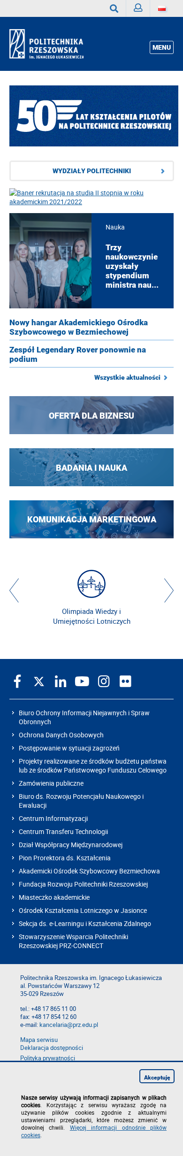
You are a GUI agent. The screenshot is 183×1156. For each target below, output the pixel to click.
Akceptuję (157, 1077)
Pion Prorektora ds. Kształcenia (65, 857)
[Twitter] (39, 681)
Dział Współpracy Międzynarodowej (70, 844)
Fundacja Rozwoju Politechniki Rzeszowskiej (83, 884)
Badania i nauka (91, 467)
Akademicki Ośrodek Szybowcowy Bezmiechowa (89, 870)
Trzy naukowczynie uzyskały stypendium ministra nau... (132, 266)
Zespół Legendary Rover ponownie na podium (77, 354)
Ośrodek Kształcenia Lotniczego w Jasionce (83, 910)
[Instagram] (104, 681)
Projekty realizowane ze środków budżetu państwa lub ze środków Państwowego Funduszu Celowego (93, 765)
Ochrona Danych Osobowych (61, 734)
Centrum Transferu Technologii (63, 831)
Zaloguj (138, 8)
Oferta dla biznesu (91, 415)
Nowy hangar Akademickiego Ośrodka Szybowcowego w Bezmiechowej (78, 327)
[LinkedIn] (61, 681)
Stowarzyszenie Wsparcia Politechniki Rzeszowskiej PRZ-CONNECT (73, 941)
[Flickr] (125, 681)
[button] (14, 590)
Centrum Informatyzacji (53, 818)
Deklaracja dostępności (51, 1048)
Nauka (115, 226)
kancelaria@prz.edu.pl (68, 1025)
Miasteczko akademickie (54, 897)
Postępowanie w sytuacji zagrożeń (69, 747)
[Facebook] (17, 681)
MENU (161, 47)
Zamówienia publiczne (51, 783)
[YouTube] (82, 681)
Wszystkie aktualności (127, 377)
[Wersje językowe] (162, 8)
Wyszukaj (114, 8)
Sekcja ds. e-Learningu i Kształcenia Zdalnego (85, 923)
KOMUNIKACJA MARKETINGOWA (91, 519)
